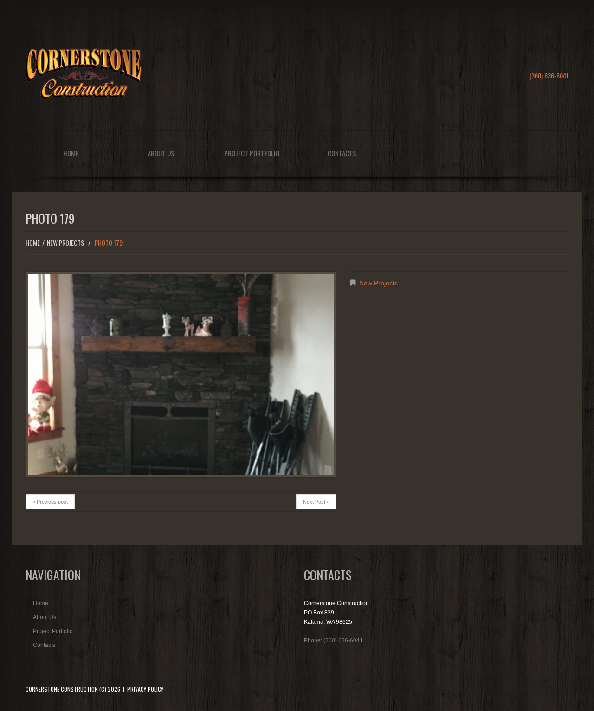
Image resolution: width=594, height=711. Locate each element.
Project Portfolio (251, 153)
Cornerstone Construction (62, 689)
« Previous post (50, 501)
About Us (161, 153)
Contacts (342, 153)
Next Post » (316, 501)
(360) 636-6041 (548, 75)
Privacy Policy (145, 689)
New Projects (65, 242)
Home (70, 153)
